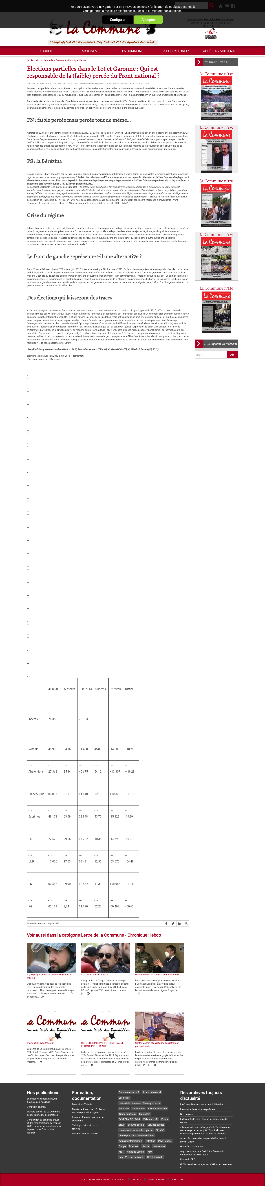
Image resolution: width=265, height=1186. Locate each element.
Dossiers (133, 1146)
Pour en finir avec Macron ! (40, 1042)
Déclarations (138, 1108)
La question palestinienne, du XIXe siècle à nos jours (42, 1100)
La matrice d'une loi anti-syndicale (197, 1109)
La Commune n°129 (216, 127)
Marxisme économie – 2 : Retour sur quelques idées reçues (88, 1111)
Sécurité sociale (136, 1124)
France (164, 1119)
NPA (150, 1151)
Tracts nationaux (127, 1114)
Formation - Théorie (82, 1104)
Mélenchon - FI (150, 1119)
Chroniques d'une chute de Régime (136, 1135)
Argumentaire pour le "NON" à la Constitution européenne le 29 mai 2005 (202, 1153)
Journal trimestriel (151, 1092)
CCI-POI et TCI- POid (129, 1119)
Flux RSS (137, 1179)
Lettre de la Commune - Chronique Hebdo (65, 60)
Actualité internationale (130, 1140)
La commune (132, 51)
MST (121, 1151)
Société (160, 1130)
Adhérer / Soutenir (219, 51)
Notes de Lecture (135, 1151)
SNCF (122, 1124)
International (159, 1146)
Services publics (155, 1124)
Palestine (150, 1140)
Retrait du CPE (187, 1159)
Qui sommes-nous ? (129, 1092)
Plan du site (177, 1179)
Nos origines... (187, 1114)
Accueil (46, 51)
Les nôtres (124, 1097)
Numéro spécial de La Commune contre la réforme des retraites (43, 1113)
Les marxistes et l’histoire (85, 1133)
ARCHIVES (89, 51)
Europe (122, 1146)
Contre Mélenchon (36, 1106)
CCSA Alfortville (155, 1157)
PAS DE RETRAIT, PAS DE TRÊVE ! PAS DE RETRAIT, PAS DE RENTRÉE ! (102, 1044)
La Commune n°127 (216, 234)
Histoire (145, 1146)
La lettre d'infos (176, 51)
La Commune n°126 (216, 288)
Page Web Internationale (131, 1157)
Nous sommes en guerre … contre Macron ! (157, 974)
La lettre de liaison (157, 1108)
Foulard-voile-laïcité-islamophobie (136, 1130)
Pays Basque (165, 1140)
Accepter (148, 19)
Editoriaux (124, 1108)
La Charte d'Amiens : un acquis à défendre (201, 1104)
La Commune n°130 (216, 74)
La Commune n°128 (216, 181)
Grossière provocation (191, 1146)
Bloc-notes (144, 1114)
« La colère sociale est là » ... (95, 974)
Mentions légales (156, 1179)
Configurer (118, 19)
